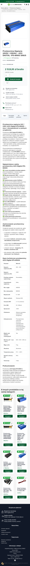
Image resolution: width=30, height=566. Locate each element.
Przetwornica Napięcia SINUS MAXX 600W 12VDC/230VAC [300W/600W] (7, 408)
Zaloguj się (3, 541)
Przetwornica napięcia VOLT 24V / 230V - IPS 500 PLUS (7, 490)
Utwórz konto (4, 543)
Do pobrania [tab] (18, 116)
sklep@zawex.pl (9, 109)
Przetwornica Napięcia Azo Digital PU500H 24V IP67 (21, 463)
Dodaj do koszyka (13, 79)
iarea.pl (17, 564)
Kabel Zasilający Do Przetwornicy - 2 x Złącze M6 (22, 489)
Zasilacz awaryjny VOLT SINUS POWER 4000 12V (7, 463)
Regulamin (3, 530)
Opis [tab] (4, 115)
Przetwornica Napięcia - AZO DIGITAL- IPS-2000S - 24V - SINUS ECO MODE (21, 436)
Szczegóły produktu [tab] (11, 116)
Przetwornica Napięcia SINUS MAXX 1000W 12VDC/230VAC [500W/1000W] (7, 436)
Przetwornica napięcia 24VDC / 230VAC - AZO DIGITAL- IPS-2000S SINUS (21, 408)
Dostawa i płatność (5, 528)
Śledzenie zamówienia (6, 539)
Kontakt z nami (4, 534)
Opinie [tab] (25, 115)
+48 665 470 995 (13, 105)
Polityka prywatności (5, 532)
